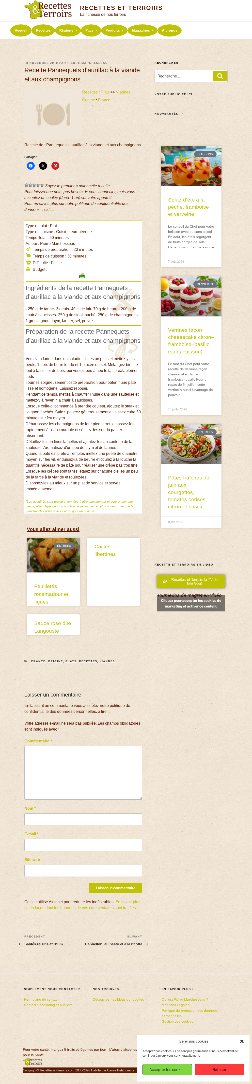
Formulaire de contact (41, 999)
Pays (89, 30)
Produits (113, 30)
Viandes (123, 92)
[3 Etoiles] (34, 185)
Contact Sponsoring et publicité (48, 1005)
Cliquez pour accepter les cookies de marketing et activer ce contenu (191, 622)
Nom (30, 808)
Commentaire (38, 741)
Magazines (141, 30)
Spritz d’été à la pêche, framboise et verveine (188, 207)
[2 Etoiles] (30, 185)
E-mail (31, 834)
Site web (32, 860)
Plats (105, 92)
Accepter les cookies (167, 1069)
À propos (169, 30)
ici (52, 209)
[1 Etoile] (26, 185)
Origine (88, 100)
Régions (66, 30)
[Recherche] (220, 76)
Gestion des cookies (177, 1021)
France (104, 100)
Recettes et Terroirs (121, 7)
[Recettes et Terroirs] (33, 1064)
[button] (241, 1041)
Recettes (43, 30)
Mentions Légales (175, 1005)
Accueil (21, 30)
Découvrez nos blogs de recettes (118, 999)
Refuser (219, 1069)
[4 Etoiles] (38, 185)
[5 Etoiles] (42, 185)
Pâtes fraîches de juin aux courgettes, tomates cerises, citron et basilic (188, 492)
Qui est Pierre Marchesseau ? (185, 999)
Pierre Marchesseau (87, 62)
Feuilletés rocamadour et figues (51, 594)
